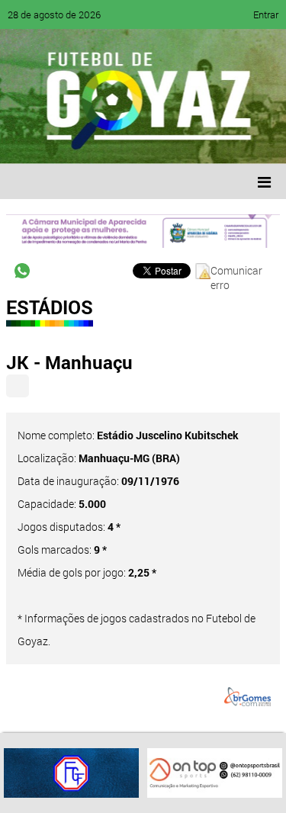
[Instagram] (204, 141)
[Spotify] (146, 141)
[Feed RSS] (175, 141)
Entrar (265, 14)
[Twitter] (88, 141)
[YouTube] (117, 141)
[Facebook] (59, 141)
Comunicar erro (236, 271)
